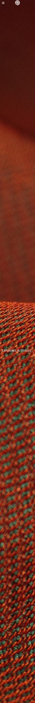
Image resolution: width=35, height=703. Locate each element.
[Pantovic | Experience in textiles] (17, 2)
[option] (17, 351)
